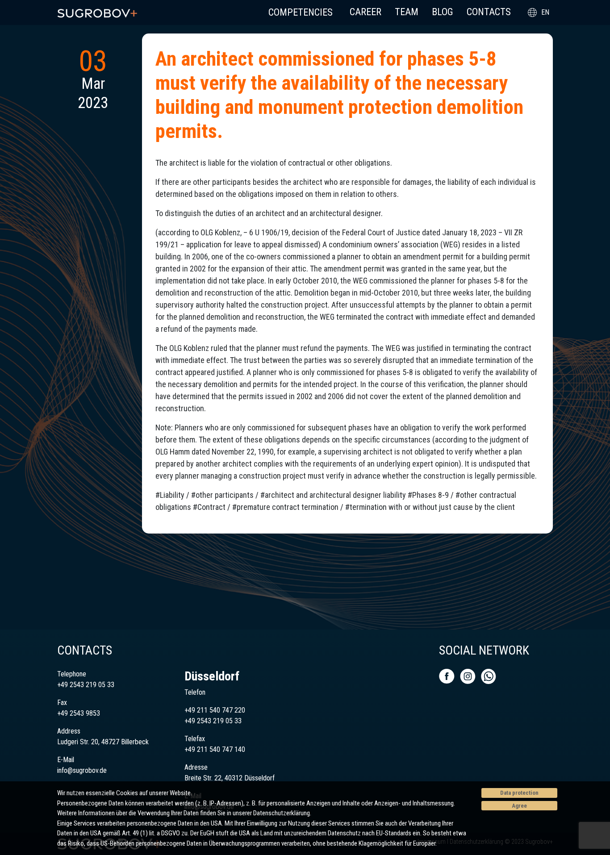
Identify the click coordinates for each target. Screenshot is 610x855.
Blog (442, 11)
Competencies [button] (300, 12)
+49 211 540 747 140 (214, 749)
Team (406, 11)
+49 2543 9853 (78, 713)
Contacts (489, 11)
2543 (204, 721)
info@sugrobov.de (82, 770)
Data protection (519, 792)
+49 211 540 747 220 (214, 710)
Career (365, 11)
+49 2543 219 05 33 (85, 684)
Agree (519, 805)
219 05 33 (226, 721)
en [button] (545, 12)
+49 (190, 721)
